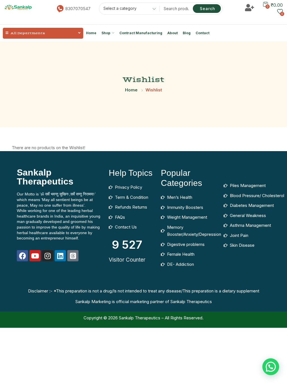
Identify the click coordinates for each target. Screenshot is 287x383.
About (172, 33)
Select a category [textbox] (119, 8)
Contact (202, 33)
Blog (187, 33)
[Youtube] (35, 255)
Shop (105, 33)
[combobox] (127, 9)
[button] (270, 366)
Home (91, 33)
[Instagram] (47, 255)
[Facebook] (22, 255)
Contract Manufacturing (140, 33)
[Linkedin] (60, 255)
